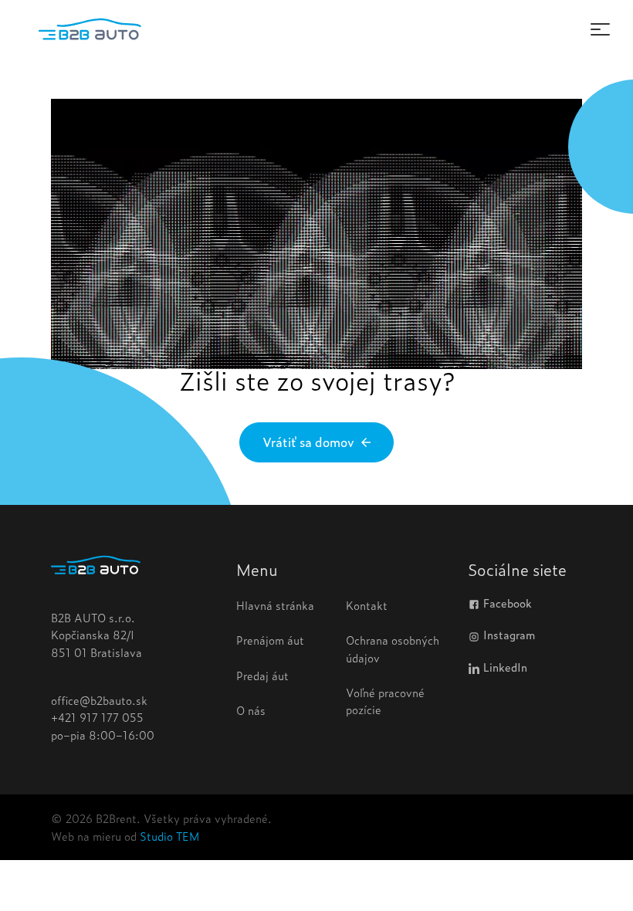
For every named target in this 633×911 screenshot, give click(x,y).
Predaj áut (262, 675)
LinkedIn (503, 668)
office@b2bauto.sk (99, 700)
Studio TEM (169, 836)
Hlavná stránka (275, 605)
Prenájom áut (270, 640)
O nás (251, 710)
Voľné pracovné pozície (385, 700)
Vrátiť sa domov (309, 441)
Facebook (506, 604)
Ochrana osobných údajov (392, 648)
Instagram (507, 635)
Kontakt (367, 605)
